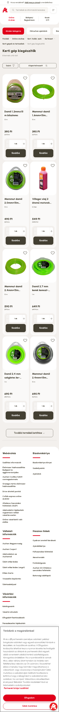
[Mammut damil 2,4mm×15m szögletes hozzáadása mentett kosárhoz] (53, 340)
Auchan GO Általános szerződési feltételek (42, 569)
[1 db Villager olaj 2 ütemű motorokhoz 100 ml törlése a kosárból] (35, 231)
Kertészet (49, 39)
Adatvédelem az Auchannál (10, 555)
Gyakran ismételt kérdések (44, 540)
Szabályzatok (39, 468)
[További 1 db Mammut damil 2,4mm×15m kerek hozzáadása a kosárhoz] (24, 319)
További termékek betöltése (28, 433)
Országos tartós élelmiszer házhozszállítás (14, 485)
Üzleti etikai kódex (10, 562)
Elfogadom (29, 698)
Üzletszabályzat (9, 584)
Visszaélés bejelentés (12, 579)
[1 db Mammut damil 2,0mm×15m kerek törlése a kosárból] (7, 231)
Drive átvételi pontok (12, 491)
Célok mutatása (29, 706)
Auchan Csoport (10, 549)
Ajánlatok (37, 474)
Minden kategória (13, 31)
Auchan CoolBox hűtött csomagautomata (12, 478)
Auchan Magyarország (12, 543)
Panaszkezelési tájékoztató (14, 623)
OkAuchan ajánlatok (38, 31)
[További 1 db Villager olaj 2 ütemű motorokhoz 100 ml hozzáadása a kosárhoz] (51, 231)
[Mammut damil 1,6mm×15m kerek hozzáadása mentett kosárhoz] (53, 78)
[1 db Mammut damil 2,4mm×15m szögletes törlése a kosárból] (35, 406)
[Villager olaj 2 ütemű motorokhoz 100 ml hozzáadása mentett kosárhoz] (53, 165)
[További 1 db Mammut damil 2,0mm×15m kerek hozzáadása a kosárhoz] (24, 231)
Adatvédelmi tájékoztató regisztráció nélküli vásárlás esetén (13, 512)
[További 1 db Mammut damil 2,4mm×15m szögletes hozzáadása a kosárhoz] (51, 406)
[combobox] (28, 10)
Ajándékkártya (39, 546)
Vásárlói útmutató (10, 612)
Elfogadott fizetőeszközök (14, 618)
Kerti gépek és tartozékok (13, 44)
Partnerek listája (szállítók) (16, 688)
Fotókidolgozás (39, 563)
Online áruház (18, 39)
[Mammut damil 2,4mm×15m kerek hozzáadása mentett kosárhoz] (25, 253)
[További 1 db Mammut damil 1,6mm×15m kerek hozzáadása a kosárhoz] (51, 144)
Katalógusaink (8, 606)
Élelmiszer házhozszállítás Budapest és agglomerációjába (14, 470)
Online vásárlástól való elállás (12, 520)
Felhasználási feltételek (43, 552)
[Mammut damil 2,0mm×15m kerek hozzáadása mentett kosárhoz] (25, 165)
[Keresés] (13, 10)
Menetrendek (38, 557)
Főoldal (6, 39)
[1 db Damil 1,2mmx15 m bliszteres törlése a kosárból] (7, 144)
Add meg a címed (32, 2)
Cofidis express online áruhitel (12, 497)
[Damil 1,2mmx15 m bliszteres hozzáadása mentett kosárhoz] (25, 78)
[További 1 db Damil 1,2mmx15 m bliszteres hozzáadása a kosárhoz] (24, 144)
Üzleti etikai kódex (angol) (14, 567)
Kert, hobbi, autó (35, 39)
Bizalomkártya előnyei (42, 462)
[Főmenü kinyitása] (53, 10)
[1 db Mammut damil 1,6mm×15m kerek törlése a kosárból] (35, 144)
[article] (16, 117)
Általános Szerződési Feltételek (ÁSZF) (12, 504)
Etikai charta (8, 573)
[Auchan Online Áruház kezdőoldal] (5, 10)
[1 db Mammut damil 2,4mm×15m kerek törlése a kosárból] (7, 319)
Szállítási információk (12, 462)
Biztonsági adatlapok (42, 575)
